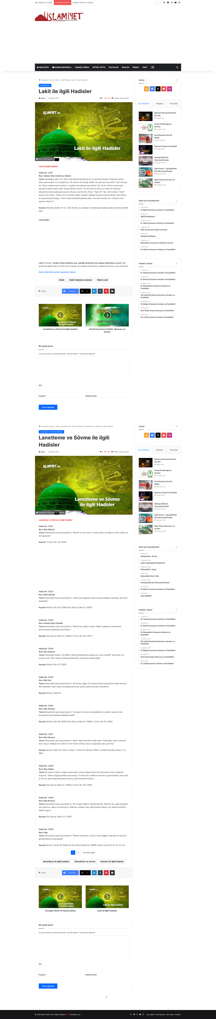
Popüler (159, 103)
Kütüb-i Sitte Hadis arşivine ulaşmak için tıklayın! (57, 272)
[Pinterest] (106, 291)
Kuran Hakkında (62, 67)
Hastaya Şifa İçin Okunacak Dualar (85, 3)
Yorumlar (174, 103)
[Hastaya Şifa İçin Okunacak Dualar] (145, 161)
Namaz (135, 67)
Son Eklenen (143, 103)
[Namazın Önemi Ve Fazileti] (145, 149)
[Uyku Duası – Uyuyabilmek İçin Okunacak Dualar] (145, 172)
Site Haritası (160, 1014)
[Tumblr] (100, 291)
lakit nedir (103, 280)
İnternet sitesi (91, 396)
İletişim (177, 1014)
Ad (40, 385)
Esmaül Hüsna (82, 67)
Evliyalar (113, 67)
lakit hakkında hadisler (81, 280)
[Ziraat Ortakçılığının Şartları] (145, 127)
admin (43, 98)
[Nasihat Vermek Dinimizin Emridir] (145, 116)
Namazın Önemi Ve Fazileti (165, 146)
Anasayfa (44, 80)
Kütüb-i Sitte (98, 67)
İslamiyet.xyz (75, 1014)
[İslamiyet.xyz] (60, 15)
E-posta (42, 396)
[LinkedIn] (94, 291)
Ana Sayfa (44, 67)
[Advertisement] (108, 44)
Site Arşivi (170, 1014)
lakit (62, 280)
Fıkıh (144, 67)
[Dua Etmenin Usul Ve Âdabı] (145, 138)
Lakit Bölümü (65, 80)
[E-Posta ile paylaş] (112, 291)
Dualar (125, 67)
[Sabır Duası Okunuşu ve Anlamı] (145, 183)
